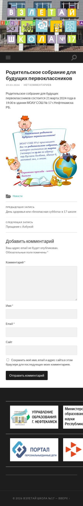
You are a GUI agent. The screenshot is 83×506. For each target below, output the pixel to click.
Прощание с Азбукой (19, 224)
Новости (17, 196)
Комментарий (15, 262)
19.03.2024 (13, 85)
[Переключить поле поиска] (74, 57)
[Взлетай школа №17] (41, 26)
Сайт (9, 342)
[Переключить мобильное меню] (9, 57)
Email (10, 323)
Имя (9, 305)
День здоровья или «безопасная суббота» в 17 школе (41, 209)
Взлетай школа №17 (39, 498)
